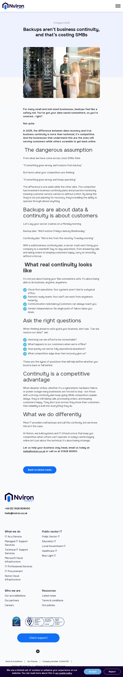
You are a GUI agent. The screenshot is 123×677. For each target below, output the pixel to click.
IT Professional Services (18, 566)
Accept (92, 671)
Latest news (49, 595)
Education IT (49, 541)
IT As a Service (13, 536)
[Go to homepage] (13, 5)
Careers (9, 605)
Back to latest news (40, 469)
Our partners (12, 600)
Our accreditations (15, 595)
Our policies (48, 605)
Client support (38, 638)
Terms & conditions (52, 600)
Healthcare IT (49, 550)
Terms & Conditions (13, 661)
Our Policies (32, 661)
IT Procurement (14, 571)
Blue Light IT (49, 555)
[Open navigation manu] (118, 6)
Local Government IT (54, 546)
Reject (112, 671)
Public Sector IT (51, 536)
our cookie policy (63, 673)
